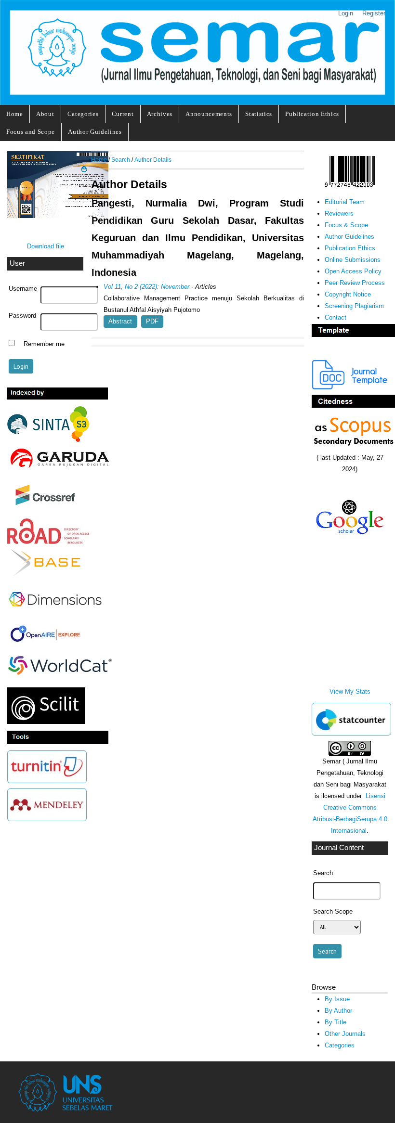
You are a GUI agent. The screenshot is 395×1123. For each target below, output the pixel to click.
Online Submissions (353, 259)
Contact (335, 317)
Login (345, 13)
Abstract (120, 321)
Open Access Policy (353, 271)
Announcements (208, 113)
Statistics (258, 113)
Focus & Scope (346, 225)
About (45, 113)
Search (120, 159)
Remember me (44, 344)
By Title (335, 1022)
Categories (83, 113)
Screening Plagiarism (354, 306)
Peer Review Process (355, 282)
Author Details (152, 159)
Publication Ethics (312, 113)
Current (123, 113)
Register (373, 13)
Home (14, 113)
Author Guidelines (94, 131)
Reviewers (339, 213)
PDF (152, 321)
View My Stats (349, 691)
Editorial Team (345, 202)
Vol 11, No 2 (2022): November (146, 286)
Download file (45, 246)
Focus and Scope (30, 131)
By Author (338, 1010)
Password (22, 315)
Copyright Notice (348, 294)
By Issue (337, 999)
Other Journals (345, 1033)
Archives (159, 113)
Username (23, 288)
